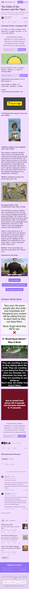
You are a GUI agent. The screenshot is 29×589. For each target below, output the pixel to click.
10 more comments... (6, 513)
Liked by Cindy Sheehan (10, 478)
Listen (25, 17)
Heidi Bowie (7, 493)
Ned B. (6, 476)
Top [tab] (3, 520)
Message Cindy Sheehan (15, 289)
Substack (7, 586)
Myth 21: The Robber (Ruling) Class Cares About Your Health (10, 547)
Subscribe (20, 2)
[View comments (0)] (9, 554)
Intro (2, 550)
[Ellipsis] (27, 476)
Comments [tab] (4, 459)
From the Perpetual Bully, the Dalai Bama (10, 527)
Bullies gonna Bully (7, 524)
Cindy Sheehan (8, 17)
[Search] (26, 520)
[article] (14, 528)
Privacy (16, 577)
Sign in (26, 2)
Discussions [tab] (12, 520)
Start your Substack (11, 582)
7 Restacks (18, 443)
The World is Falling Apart (9, 535)
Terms (19, 577)
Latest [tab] (6, 520)
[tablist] (7, 459)
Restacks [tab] (11, 459)
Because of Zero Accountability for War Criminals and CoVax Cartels (10, 538)
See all (4, 557)
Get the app (22, 582)
